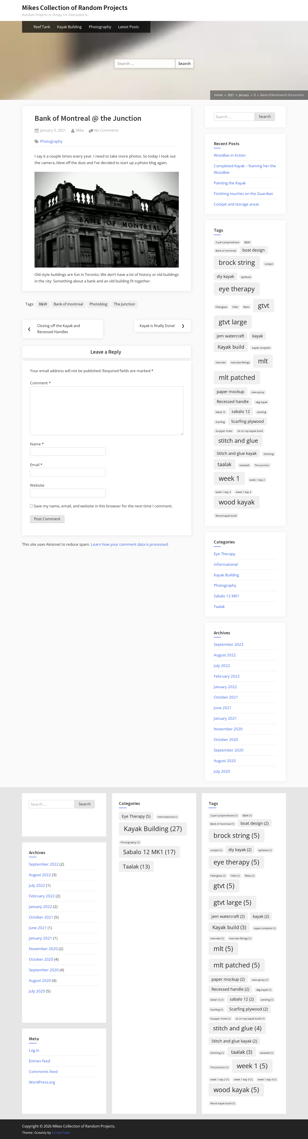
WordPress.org (42, 1082)
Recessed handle (233, 401)
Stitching (269, 454)
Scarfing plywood (247, 421)
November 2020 (228, 728)
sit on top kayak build (250, 431)
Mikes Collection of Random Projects (74, 7)
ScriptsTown (61, 1132)
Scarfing (220, 422)
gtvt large (233, 321)
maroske (221, 362)
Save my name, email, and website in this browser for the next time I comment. (103, 506)
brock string (237, 262)
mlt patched (237, 377)
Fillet (235, 307)
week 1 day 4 (243, 492)
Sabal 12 (220, 412)
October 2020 (226, 739)
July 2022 (222, 665)
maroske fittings (240, 362)
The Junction (124, 304)
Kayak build (231, 346)
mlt (263, 360)
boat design (253, 250)
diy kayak (225, 276)
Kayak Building (69, 26)
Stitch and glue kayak (237, 453)
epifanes (246, 277)
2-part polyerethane (227, 242)
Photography (100, 26)
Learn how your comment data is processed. (130, 544)
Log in (34, 1050)
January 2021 (225, 718)
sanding (261, 412)
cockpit (269, 264)
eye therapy (237, 288)
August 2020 (225, 760)
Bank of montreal (68, 304)
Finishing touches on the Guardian (243, 193)
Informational (226, 564)
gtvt (263, 305)
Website (37, 485)
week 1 (229, 478)
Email (36, 464)
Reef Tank (42, 26)
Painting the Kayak (230, 183)
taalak (225, 464)
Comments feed (43, 1071)
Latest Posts (128, 26)
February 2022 (227, 676)
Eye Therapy (224, 553)
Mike (80, 130)
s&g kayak (261, 402)
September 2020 (229, 750)
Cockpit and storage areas (236, 204)
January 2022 (225, 686)
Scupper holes (224, 431)
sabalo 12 (241, 411)
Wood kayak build (226, 515)
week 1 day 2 (257, 479)
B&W (43, 304)
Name (37, 444)
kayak (257, 336)
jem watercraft (230, 336)
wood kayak (237, 501)
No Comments (106, 131)
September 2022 (229, 644)
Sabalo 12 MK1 (226, 595)
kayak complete (261, 347)
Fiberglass (221, 307)
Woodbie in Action (230, 155)
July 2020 (222, 771)
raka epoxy (257, 392)
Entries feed (39, 1060)
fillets (246, 307)
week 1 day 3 (223, 492)
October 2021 (226, 697)
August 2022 (225, 655)
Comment (40, 382)
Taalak (219, 606)
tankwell (244, 465)
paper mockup (230, 391)
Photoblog (98, 304)
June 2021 (223, 707)
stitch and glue (238, 440)
